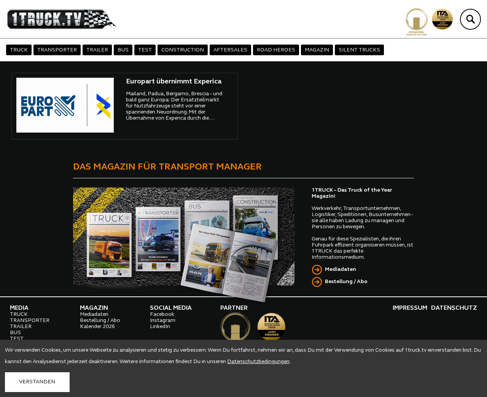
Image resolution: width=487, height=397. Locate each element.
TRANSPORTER (57, 50)
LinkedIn (160, 327)
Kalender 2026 (97, 327)
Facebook (162, 314)
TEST (145, 50)
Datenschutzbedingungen (258, 362)
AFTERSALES (230, 50)
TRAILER (97, 50)
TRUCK (19, 50)
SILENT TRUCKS (359, 50)
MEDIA (19, 308)
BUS (123, 50)
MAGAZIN (317, 50)
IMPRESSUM (410, 308)
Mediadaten (340, 269)
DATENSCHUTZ (454, 308)
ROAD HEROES (276, 50)
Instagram (162, 320)
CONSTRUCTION (182, 50)
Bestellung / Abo (346, 282)
